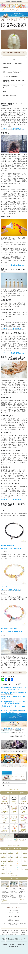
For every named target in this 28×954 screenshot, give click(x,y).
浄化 (10, 869)
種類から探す (3, 939)
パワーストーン (16, 733)
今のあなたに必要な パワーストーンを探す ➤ (14, 53)
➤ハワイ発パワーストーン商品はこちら (12, 729)
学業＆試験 (24, 865)
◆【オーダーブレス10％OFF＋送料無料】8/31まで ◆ (14, 1)
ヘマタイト (21, 733)
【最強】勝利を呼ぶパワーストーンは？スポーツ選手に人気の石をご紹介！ (13, 702)
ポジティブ (12, 735)
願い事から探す (16, 939)
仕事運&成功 (10, 857)
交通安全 (3, 873)
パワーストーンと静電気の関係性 (10, 76)
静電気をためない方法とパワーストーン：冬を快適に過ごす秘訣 (13, 81)
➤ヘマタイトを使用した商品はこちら (12, 548)
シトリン (23, 732)
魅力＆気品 (3, 861)
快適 (11, 736)
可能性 (21, 735)
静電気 (21, 736)
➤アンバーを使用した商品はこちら (11, 590)
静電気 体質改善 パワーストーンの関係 (12, 63)
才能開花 (25, 857)
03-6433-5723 (15, 916)
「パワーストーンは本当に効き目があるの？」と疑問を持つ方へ (13, 711)
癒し (18, 869)
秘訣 (16, 736)
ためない (11, 733)
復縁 (18, 861)
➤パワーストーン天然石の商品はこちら (12, 129)
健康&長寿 (3, 865)
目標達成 (25, 853)
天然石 (24, 735)
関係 (18, 736)
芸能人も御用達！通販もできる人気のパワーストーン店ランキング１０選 (13, 688)
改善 (13, 736)
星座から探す (20, 939)
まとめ (4, 91)
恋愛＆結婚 (10, 861)
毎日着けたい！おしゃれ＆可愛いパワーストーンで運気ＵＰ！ (13, 693)
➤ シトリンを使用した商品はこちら (11, 631)
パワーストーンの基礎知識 (15, 730)
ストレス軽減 (25, 869)
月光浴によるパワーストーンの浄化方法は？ (13, 707)
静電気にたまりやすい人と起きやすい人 (12, 72)
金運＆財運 (3, 857)
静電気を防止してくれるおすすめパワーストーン (13, 86)
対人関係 (10, 865)
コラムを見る (25, 939)
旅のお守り (10, 873)
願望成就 (17, 853)
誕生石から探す (8, 939)
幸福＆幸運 (10, 853)
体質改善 (16, 735)
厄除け (3, 869)
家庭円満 (17, 865)
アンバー (11, 732)
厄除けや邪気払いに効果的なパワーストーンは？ (13, 697)
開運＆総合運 (3, 853)
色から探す (12, 939)
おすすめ (20, 732)
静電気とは (5, 67)
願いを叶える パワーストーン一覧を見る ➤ (14, 672)
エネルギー (15, 732)
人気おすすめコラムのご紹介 (9, 96)
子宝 (25, 861)
